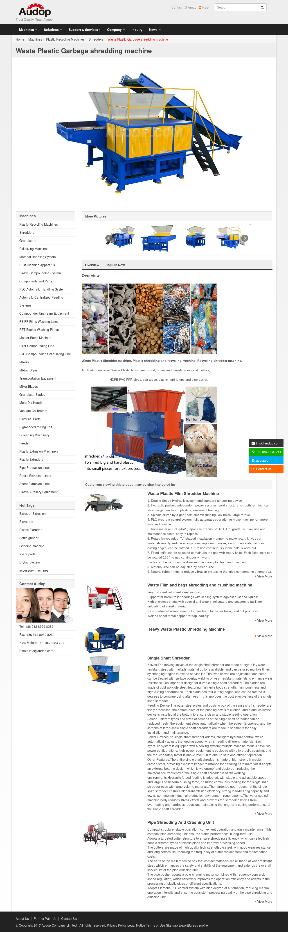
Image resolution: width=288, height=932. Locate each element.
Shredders (96, 39)
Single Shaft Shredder (168, 658)
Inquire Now (115, 265)
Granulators (27, 240)
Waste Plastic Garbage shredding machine (138, 39)
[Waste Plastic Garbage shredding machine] (144, 132)
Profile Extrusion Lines (35, 475)
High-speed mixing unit (35, 427)
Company (115, 29)
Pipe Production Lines (34, 467)
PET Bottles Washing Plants (39, 329)
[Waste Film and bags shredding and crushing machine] (111, 597)
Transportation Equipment (37, 378)
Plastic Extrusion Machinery (38, 451)
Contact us (263, 469)
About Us (22, 918)
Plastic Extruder (30, 529)
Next (244, 238)
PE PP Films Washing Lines (38, 321)
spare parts (27, 554)
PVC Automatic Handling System (42, 289)
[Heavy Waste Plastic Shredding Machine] (111, 639)
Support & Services (83, 29)
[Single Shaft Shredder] (111, 670)
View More (264, 576)
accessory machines (33, 570)
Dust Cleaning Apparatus (37, 265)
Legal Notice (136, 925)
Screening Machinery (34, 435)
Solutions (52, 29)
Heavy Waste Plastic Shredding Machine (186, 629)
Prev (108, 238)
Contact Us (69, 918)
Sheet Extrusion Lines (34, 483)
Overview (92, 265)
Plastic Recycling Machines (65, 39)
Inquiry (137, 29)
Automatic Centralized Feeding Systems (41, 301)
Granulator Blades (32, 394)
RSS (205, 7)
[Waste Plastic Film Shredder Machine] (111, 502)
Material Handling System (37, 256)
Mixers (24, 362)
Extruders (26, 521)
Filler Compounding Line (36, 345)
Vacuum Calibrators (33, 410)
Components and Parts (35, 281)
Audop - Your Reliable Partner (35, 10)
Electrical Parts (29, 419)
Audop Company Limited (60, 925)
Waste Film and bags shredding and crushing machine (199, 585)
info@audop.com (268, 443)
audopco (261, 460)
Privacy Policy (117, 925)
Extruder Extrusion (32, 513)
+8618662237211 (268, 451)
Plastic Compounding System (40, 273)
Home (20, 39)
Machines (27, 29)
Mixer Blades (28, 386)
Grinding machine (32, 546)
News (153, 29)
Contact (176, 7)
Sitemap (190, 7)
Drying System (29, 562)
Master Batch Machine (35, 337)
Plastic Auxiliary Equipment (38, 492)
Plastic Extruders (31, 459)
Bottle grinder (28, 538)
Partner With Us (45, 918)
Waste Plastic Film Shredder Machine (183, 493)
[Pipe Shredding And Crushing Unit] (111, 835)
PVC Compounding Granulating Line (45, 354)
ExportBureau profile (193, 925)
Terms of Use (156, 925)
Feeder (24, 443)
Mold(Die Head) (30, 402)
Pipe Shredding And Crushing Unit (180, 822)
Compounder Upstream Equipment (44, 313)
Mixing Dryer (28, 370)
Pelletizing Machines (33, 248)
